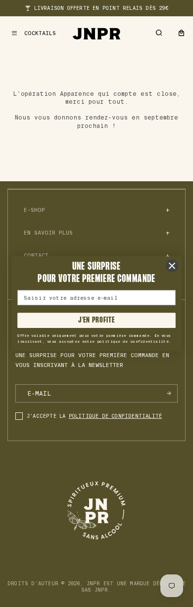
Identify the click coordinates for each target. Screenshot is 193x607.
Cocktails (40, 33)
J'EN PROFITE (96, 320)
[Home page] (96, 33)
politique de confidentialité (115, 416)
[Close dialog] (172, 265)
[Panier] (181, 33)
